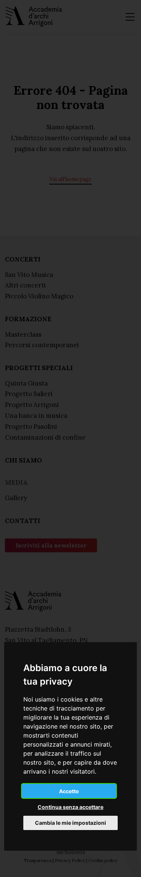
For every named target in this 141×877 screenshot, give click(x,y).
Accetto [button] (69, 791)
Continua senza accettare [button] (70, 807)
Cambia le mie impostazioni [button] (70, 823)
